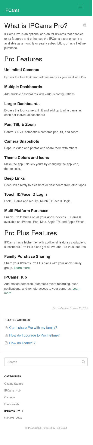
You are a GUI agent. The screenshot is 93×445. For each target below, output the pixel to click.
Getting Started (13, 383)
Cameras (10, 397)
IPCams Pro (12, 411)
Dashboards (11, 404)
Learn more (22, 268)
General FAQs (13, 418)
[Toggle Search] (83, 361)
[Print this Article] (84, 25)
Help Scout (61, 427)
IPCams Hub (12, 390)
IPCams (32, 427)
